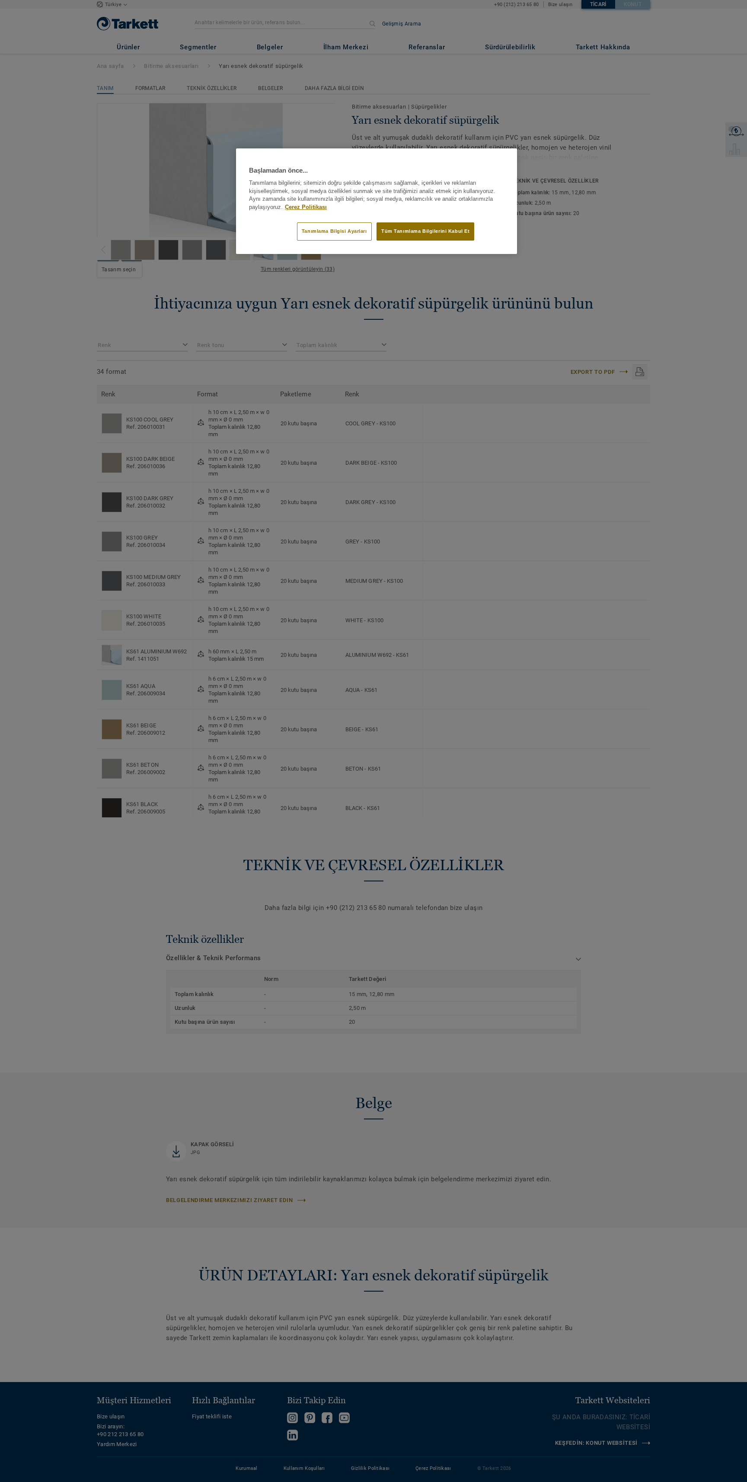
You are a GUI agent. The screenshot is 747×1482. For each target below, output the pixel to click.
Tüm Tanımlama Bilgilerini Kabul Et (425, 231)
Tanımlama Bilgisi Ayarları (334, 231)
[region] (376, 201)
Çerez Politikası (306, 207)
